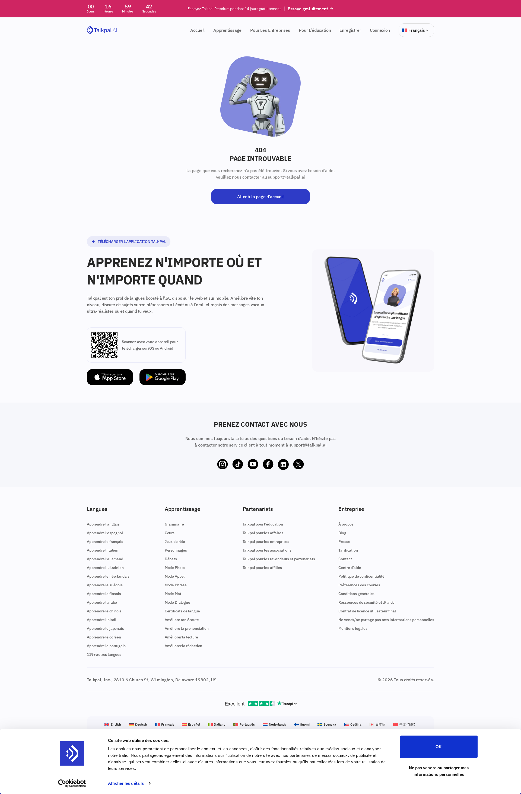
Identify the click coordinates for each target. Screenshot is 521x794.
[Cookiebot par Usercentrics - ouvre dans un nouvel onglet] (72, 783)
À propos (345, 524)
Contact (345, 558)
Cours (169, 532)
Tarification (348, 550)
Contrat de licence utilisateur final (367, 611)
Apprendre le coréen (104, 637)
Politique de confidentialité (361, 576)
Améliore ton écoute (182, 619)
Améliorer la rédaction (183, 645)
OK (439, 746)
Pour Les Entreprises (270, 30)
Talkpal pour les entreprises (266, 541)
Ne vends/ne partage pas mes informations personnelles (386, 619)
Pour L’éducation (315, 30)
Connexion (380, 30)
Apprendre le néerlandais (108, 576)
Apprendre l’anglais (103, 524)
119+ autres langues (104, 654)
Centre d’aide (349, 567)
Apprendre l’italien (102, 550)
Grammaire (174, 524)
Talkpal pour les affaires (263, 532)
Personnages (176, 550)
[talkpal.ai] (102, 30)
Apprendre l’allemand (105, 558)
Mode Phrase (176, 585)
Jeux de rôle (175, 541)
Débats (171, 558)
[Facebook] (268, 464)
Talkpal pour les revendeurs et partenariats (279, 558)
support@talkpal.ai (286, 177)
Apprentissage (227, 30)
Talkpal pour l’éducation (263, 524)
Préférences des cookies (359, 585)
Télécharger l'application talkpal (132, 241)
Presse (344, 541)
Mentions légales (352, 628)
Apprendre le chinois (104, 611)
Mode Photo (175, 567)
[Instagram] (222, 464)
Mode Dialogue (177, 602)
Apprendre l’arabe (102, 602)
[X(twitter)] (298, 464)
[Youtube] (252, 464)
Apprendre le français (105, 541)
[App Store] (110, 377)
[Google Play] (162, 377)
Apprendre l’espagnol (105, 532)
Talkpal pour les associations (267, 550)
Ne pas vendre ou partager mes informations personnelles (439, 770)
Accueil (197, 30)
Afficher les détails (126, 783)
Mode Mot (173, 593)
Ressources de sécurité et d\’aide (366, 602)
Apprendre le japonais (105, 628)
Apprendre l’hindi (101, 619)
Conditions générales (356, 593)
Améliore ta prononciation (187, 628)
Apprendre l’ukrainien (105, 567)
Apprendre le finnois (104, 593)
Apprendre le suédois (105, 585)
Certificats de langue (182, 611)
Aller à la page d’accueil (260, 196)
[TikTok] (237, 464)
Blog (342, 532)
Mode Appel (175, 576)
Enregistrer (350, 30)
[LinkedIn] (283, 464)
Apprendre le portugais (106, 645)
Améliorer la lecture (181, 637)
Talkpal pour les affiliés (262, 567)
